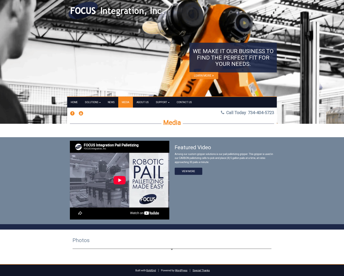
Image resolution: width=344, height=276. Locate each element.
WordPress (181, 270)
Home (74, 102)
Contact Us (184, 102)
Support (162, 102)
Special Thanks (201, 270)
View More (188, 171)
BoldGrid (151, 270)
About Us (143, 102)
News (111, 102)
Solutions (92, 102)
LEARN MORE (202, 75)
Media (125, 102)
